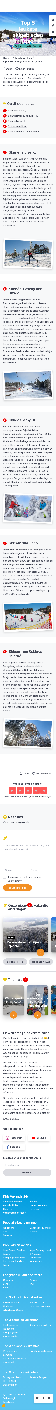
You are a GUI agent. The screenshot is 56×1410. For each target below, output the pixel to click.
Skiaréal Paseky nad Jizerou (23, 115)
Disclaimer (9, 1401)
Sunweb (34, 1280)
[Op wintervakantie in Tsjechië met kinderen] (37, 1015)
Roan (6, 1287)
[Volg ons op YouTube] (49, 1398)
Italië (5, 1231)
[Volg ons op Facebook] (43, 1398)
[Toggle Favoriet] (17, 68)
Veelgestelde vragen (14, 1212)
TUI (32, 1283)
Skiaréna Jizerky (17, 110)
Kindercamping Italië (40, 1325)
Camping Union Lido (14, 1257)
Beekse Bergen (38, 1377)
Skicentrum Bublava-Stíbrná (23, 131)
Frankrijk (7, 1235)
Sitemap (34, 1209)
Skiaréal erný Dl (16, 121)
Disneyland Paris (12, 1377)
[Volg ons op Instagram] (37, 1398)
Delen (9, 68)
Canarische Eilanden (40, 1227)
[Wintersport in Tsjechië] (13, 1015)
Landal (6, 1283)
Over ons (8, 1209)
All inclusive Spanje (13, 1309)
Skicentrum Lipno (17, 126)
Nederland (8, 1227)
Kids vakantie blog (22, 58)
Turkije (33, 1231)
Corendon (8, 1280)
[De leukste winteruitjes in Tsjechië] (40, 952)
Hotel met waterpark (41, 1351)
